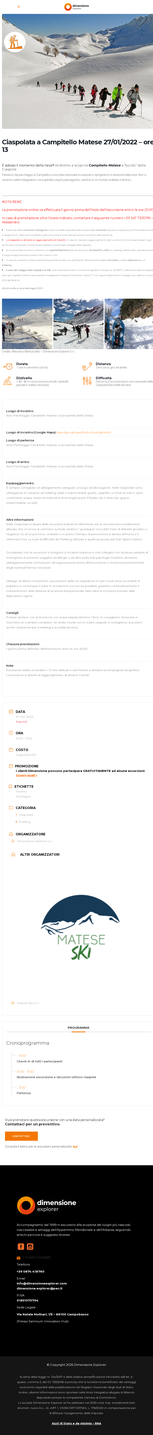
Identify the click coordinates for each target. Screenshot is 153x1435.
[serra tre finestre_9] (27, 324)
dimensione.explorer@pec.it (39, 1288)
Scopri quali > (26, 775)
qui (75, 1146)
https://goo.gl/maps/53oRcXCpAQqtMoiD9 (84, 432)
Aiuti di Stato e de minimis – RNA (76, 1423)
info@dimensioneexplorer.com (42, 1283)
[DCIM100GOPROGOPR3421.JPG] (78, 324)
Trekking (24, 822)
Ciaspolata (26, 815)
